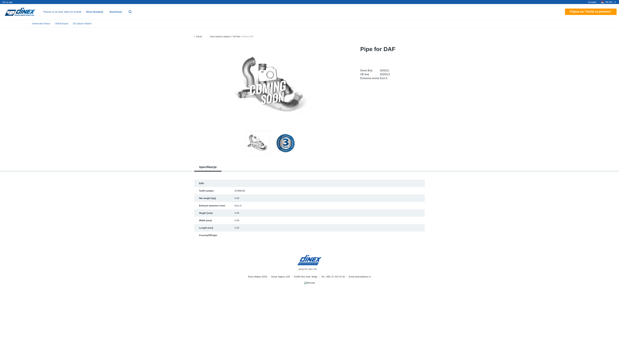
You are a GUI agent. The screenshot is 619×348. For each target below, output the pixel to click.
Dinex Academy (94, 11)
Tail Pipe (236, 36)
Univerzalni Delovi (41, 23)
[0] (271, 86)
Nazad (199, 36)
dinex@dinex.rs (363, 276)
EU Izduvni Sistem (82, 23)
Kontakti (592, 2)
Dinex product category (220, 36)
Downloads (116, 11)
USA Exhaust (61, 23)
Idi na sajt (7, 2)
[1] (285, 143)
